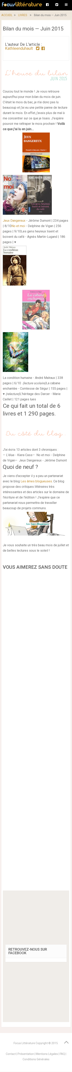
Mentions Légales (47, 1053)
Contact (11, 1053)
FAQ (62, 1053)
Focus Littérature (24, 1043)
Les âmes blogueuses (36, 481)
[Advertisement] (36, 732)
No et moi (18, 226)
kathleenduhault (19, 48)
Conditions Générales (36, 1059)
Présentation (26, 1053)
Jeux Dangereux (14, 220)
